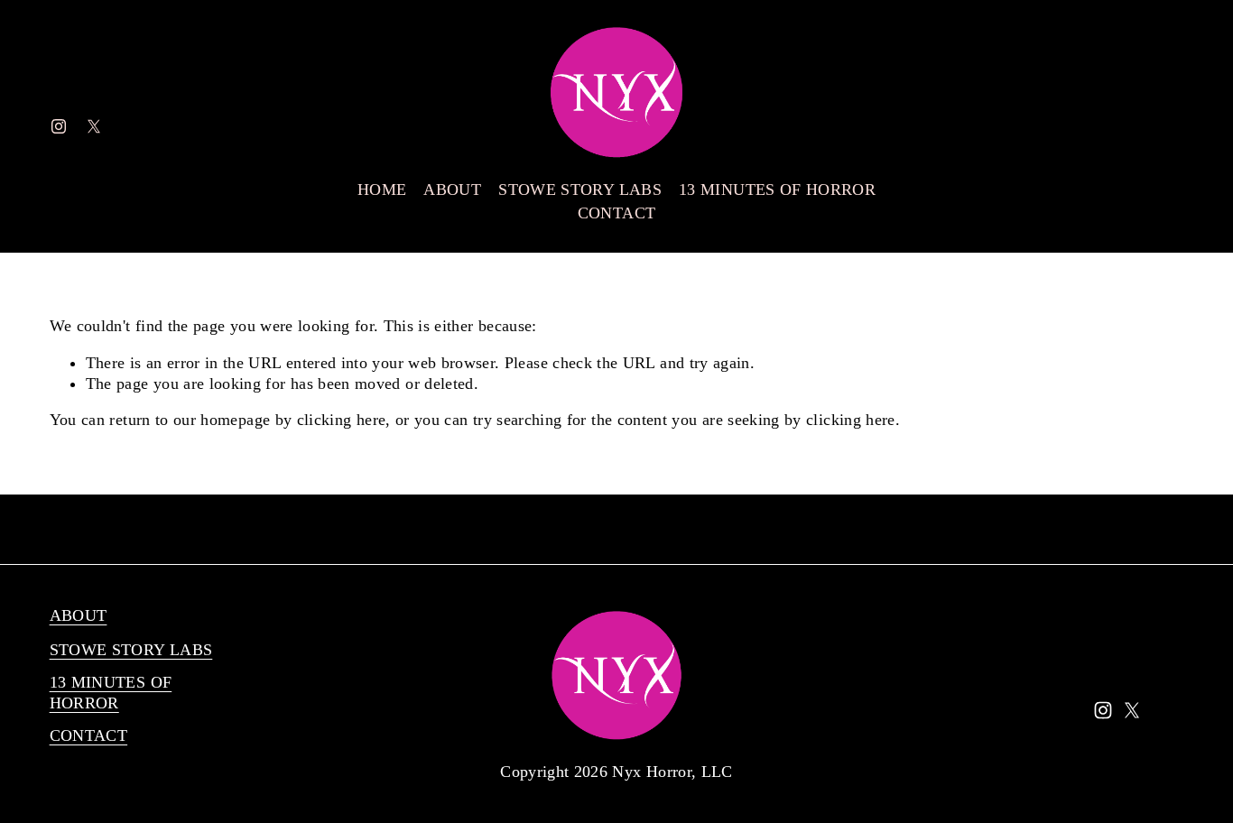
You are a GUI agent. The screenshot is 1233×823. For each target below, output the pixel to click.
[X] (94, 126)
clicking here (341, 420)
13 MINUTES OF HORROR (777, 189)
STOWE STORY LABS (580, 189)
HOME (381, 189)
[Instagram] (59, 126)
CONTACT (616, 213)
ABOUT (452, 189)
